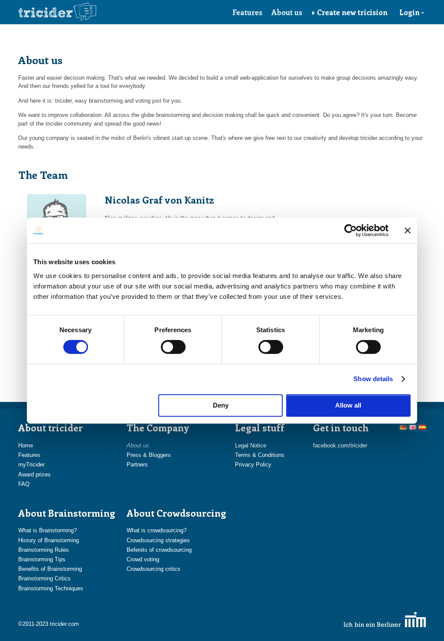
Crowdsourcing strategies (158, 540)
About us (286, 12)
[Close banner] (408, 230)
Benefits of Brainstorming (50, 569)
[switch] (173, 347)
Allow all (348, 405)
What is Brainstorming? (47, 530)
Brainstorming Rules (43, 550)
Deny (221, 405)
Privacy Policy (253, 464)
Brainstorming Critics (44, 578)
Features (247, 12)
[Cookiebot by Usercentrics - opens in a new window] (350, 230)
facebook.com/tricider (340, 445)
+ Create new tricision (349, 12)
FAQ (23, 484)
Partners (137, 464)
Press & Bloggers (149, 455)
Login (409, 12)
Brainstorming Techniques (50, 588)
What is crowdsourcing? (156, 530)
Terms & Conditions (259, 455)
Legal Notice (250, 445)
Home (25, 445)
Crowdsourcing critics (153, 569)
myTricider (31, 464)
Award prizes (34, 474)
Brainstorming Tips (41, 559)
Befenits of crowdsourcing (159, 550)
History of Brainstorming (48, 540)
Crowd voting (143, 559)
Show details (373, 378)
